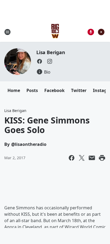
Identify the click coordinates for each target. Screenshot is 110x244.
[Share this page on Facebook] (71, 158)
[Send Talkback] (91, 32)
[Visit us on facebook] (39, 61)
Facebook (54, 90)
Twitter (79, 90)
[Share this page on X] (81, 158)
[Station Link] (55, 32)
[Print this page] (102, 158)
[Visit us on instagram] (49, 61)
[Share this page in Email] (92, 158)
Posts (32, 90)
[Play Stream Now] (101, 32)
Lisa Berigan (50, 52)
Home (13, 90)
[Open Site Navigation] (7, 32)
